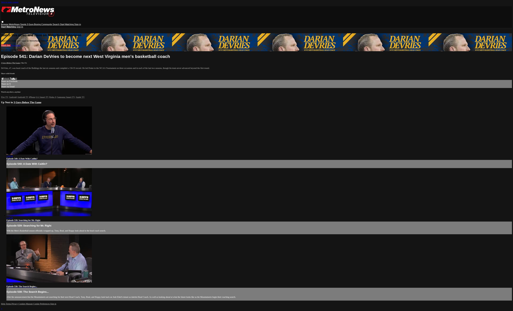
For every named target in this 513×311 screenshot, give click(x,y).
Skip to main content (9, 2)
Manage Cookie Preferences (38, 304)
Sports (23, 24)
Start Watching (67, 24)
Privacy (14, 304)
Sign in (77, 24)
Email (14, 79)
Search (56, 24)
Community (47, 24)
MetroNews (14, 24)
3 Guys (30, 24)
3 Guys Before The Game (10, 63)
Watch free (6, 45)
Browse (5, 24)
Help (3, 304)
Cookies (22, 304)
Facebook (5, 79)
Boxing (37, 24)
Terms (8, 304)
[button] (2, 22)
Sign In (19, 27)
